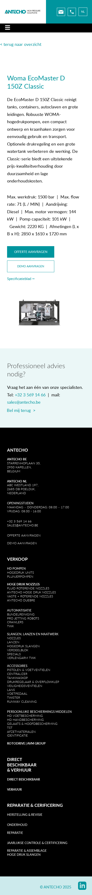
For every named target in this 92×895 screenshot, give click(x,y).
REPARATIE (15, 833)
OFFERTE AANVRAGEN (24, 535)
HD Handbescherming (25, 720)
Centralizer (17, 674)
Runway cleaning (22, 701)
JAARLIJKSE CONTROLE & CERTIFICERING (37, 843)
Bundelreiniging (21, 614)
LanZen (13, 642)
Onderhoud (17, 825)
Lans (11, 690)
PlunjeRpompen (20, 576)
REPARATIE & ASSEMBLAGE (27, 850)
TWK (10, 626)
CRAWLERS (15, 622)
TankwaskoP (17, 678)
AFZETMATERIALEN (21, 731)
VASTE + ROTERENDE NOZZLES (30, 596)
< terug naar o (13, 44)
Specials (14, 654)
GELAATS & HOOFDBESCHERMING (32, 724)
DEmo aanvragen (30, 266)
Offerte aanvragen (30, 252)
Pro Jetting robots (23, 618)
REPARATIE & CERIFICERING (35, 805)
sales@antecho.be (24, 402)
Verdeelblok (17, 650)
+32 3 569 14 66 (30, 395)
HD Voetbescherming (25, 716)
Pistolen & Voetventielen (28, 670)
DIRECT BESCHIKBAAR (22, 762)
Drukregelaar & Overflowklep (33, 682)
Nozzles (14, 638)
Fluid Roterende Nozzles (28, 588)
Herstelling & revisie (24, 814)
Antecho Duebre (21, 600)
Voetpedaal (17, 693)
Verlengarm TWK (21, 658)
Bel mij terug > (21, 410)
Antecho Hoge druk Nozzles (31, 592)
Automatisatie (19, 610)
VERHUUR (21, 770)
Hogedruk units (20, 572)
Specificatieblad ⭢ (21, 278)
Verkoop (17, 559)
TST (10, 727)
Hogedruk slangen (23, 646)
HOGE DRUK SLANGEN (24, 854)
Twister (13, 697)
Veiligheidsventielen (24, 686)
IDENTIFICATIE (17, 735)
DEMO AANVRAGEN (22, 543)
